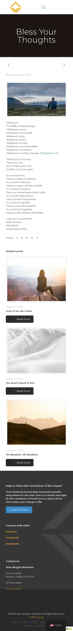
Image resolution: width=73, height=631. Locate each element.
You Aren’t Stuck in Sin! (20, 382)
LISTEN (33, 622)
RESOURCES (42, 625)
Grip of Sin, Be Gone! (19, 311)
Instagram (12, 543)
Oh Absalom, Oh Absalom (22, 454)
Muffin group (36, 617)
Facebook (12, 537)
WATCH (44, 622)
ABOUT (27, 625)
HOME (13, 622)
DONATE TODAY (19, 509)
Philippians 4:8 (49, 153)
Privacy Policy (14, 588)
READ (23, 622)
